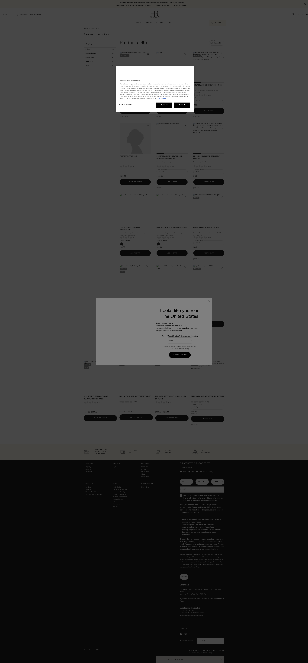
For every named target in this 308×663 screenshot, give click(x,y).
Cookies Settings (125, 104)
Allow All (182, 105)
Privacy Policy (161, 98)
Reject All (164, 105)
